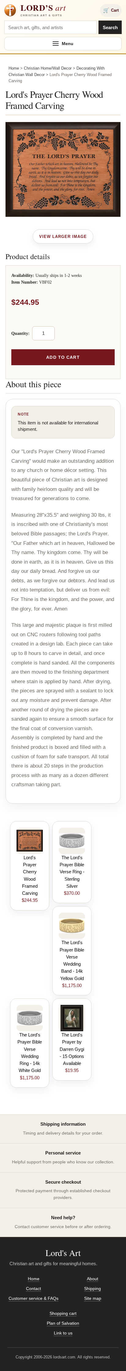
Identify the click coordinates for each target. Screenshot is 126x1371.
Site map (92, 1298)
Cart (111, 10)
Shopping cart (63, 1313)
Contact (33, 1288)
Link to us (63, 1333)
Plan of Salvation (63, 1323)
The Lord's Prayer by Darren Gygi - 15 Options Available (72, 1049)
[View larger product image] (63, 236)
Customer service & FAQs (33, 1298)
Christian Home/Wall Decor (48, 68)
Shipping (92, 1288)
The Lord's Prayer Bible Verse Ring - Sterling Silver (72, 872)
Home (14, 68)
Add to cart (63, 357)
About (92, 1278)
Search (110, 27)
